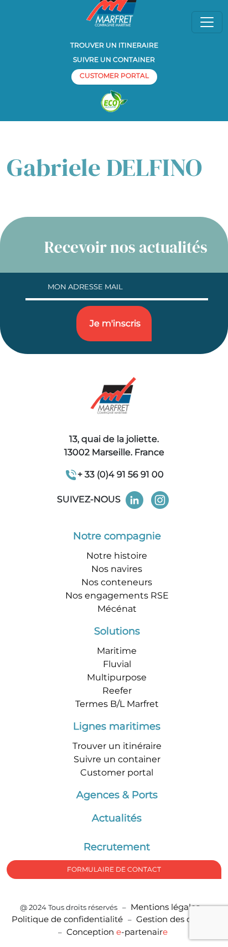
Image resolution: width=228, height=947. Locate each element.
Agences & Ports (117, 795)
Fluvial (117, 664)
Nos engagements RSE (117, 595)
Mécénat (117, 608)
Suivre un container (114, 59)
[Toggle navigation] (206, 22)
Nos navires (116, 569)
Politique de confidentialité (68, 919)
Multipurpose (117, 677)
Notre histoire (116, 555)
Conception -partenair (117, 932)
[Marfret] (114, 396)
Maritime (117, 651)
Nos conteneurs (116, 582)
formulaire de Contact (114, 869)
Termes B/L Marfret (117, 704)
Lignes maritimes (116, 726)
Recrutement (117, 847)
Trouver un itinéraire (117, 746)
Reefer (117, 690)
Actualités (117, 818)
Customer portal (116, 772)
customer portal (114, 75)
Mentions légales (165, 907)
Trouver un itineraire (114, 45)
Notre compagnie (117, 536)
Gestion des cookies (176, 919)
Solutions (117, 631)
